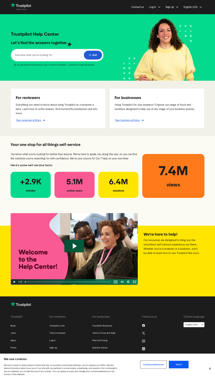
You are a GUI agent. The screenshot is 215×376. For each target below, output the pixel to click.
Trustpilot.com (57, 325)
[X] (143, 333)
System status (100, 347)
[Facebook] (143, 325)
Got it (179, 364)
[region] (107, 365)
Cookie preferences (153, 364)
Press (13, 347)
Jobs (13, 333)
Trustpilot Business (102, 325)
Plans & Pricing (100, 340)
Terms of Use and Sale (104, 333)
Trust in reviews (57, 333)
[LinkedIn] (143, 348)
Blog (13, 325)
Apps (13, 340)
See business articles (127, 120)
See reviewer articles (28, 120)
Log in (52, 340)
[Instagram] (143, 341)
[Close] (210, 368)
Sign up (53, 347)
